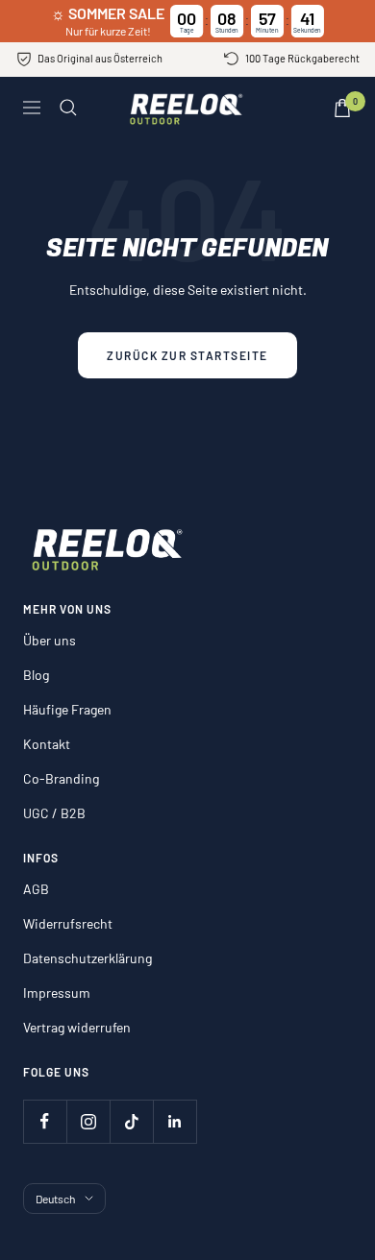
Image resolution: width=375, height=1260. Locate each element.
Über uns (49, 640)
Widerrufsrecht (67, 923)
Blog (36, 674)
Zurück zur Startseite (187, 355)
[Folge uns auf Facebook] (44, 1121)
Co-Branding (61, 778)
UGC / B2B (54, 813)
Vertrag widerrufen (77, 1027)
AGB (36, 889)
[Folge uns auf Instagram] (88, 1121)
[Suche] (68, 107)
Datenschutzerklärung (87, 958)
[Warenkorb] (342, 108)
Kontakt (46, 744)
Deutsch (55, 1198)
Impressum (56, 992)
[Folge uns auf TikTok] (131, 1121)
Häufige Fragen (67, 709)
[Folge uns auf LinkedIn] (174, 1121)
